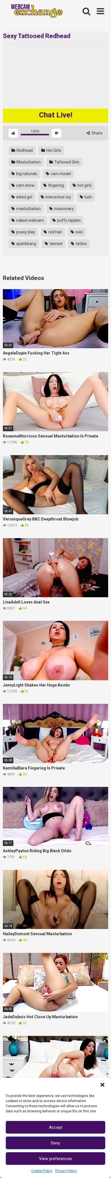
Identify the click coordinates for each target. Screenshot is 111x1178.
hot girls (84, 185)
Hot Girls (53, 150)
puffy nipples (68, 220)
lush (88, 197)
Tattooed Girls (66, 162)
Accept (55, 1127)
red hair (55, 232)
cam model (60, 173)
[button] (102, 1085)
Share (96, 133)
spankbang (25, 243)
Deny (55, 1143)
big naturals (26, 173)
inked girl (23, 197)
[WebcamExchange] (34, 11)
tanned (55, 243)
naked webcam (29, 220)
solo (79, 232)
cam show (25, 185)
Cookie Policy (41, 1171)
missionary (63, 208)
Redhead (24, 150)
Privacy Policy (66, 1171)
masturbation (28, 208)
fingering (55, 185)
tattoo (81, 243)
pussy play (25, 232)
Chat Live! (55, 115)
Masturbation (28, 162)
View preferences (55, 1158)
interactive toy (58, 197)
